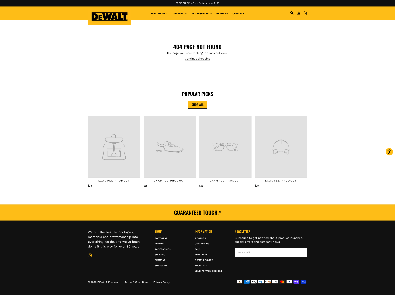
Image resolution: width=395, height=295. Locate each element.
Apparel (179, 13)
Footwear (158, 13)
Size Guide (161, 265)
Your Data (201, 265)
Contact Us (202, 243)
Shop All (197, 104)
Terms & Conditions (136, 282)
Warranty (201, 254)
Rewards (200, 238)
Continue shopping (197, 58)
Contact (238, 13)
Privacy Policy (161, 282)
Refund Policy (204, 260)
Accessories (200, 13)
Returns (222, 13)
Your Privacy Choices (208, 271)
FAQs (198, 249)
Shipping (160, 254)
